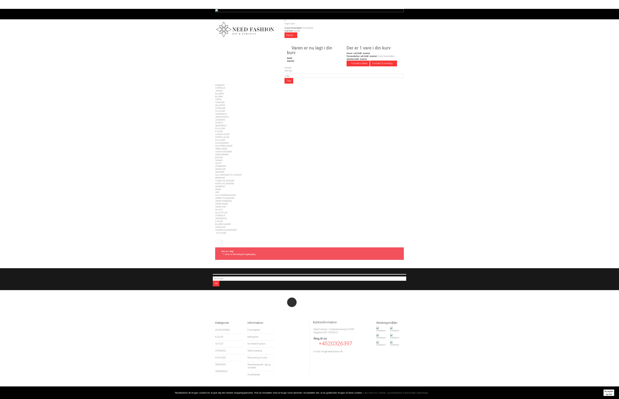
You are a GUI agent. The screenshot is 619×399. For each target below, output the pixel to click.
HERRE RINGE (221, 204)
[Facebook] (292, 302)
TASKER (218, 160)
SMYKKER (219, 172)
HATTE (218, 163)
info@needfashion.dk (332, 351)
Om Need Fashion (256, 343)
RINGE (218, 189)
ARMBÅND (220, 186)
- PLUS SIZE (220, 233)
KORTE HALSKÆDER (224, 183)
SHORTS (219, 122)
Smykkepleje (253, 374)
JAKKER (219, 91)
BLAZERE (219, 93)
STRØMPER (220, 166)
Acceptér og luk (608, 392)
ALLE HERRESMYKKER (225, 195)
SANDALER (220, 169)
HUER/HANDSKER (223, 151)
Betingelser (253, 337)
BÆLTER (219, 157)
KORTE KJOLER (222, 137)
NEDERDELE (220, 125)
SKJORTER (220, 105)
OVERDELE (220, 88)
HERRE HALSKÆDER (224, 198)
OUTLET (219, 209)
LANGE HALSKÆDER (224, 180)
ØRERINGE (220, 178)
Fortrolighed (253, 330)
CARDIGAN (220, 108)
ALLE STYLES (221, 212)
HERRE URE (220, 207)
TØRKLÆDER (221, 149)
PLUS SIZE (220, 111)
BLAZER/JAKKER (223, 224)
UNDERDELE (221, 114)
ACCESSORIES (222, 143)
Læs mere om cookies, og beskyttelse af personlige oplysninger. (396, 392)
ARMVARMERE (222, 154)
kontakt (288, 68)
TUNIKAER (220, 102)
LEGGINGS (220, 120)
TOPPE (218, 99)
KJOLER (219, 131)
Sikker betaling (254, 350)
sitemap (288, 70)
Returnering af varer (257, 357)
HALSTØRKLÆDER (223, 146)
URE (217, 192)
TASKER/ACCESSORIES (226, 230)
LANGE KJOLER (222, 134)
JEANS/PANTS (222, 117)
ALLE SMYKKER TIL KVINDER (228, 175)
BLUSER (219, 96)
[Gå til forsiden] (218, 242)
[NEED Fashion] (245, 29)
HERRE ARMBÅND (223, 201)
